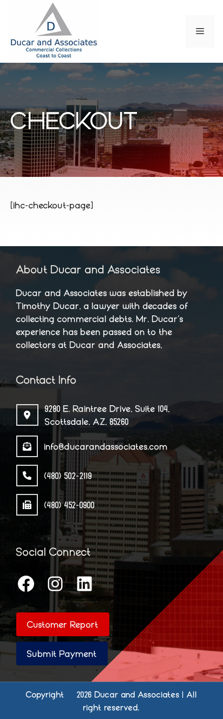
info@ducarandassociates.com (106, 446)
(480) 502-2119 (68, 475)
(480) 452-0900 (69, 504)
